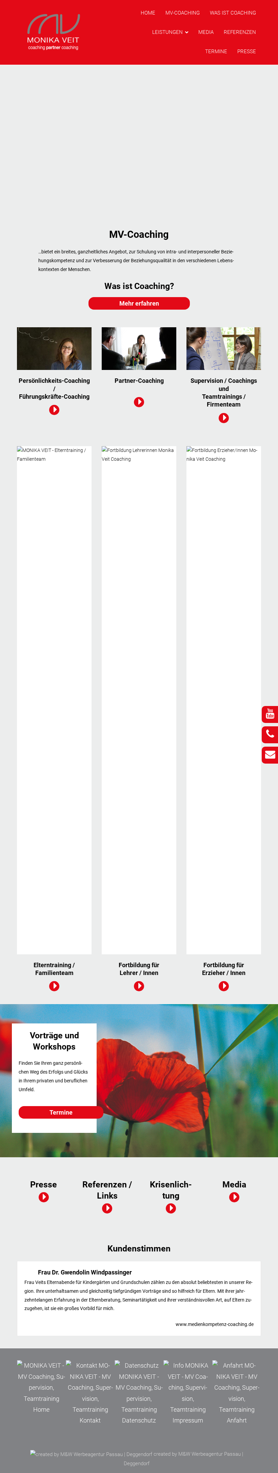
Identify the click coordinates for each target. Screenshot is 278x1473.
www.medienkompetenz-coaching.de (215, 1324)
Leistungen (167, 32)
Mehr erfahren (139, 303)
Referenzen (240, 32)
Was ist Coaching (233, 13)
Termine (216, 51)
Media (206, 32)
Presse (246, 51)
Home (148, 13)
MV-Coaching (182, 13)
